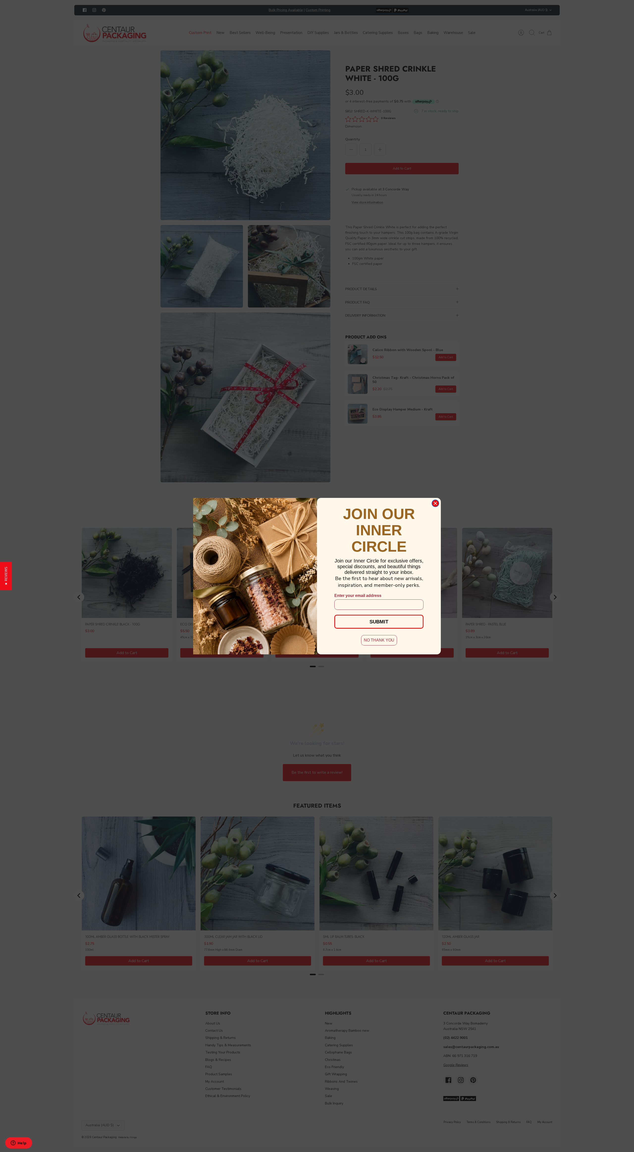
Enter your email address (357, 595)
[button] (6, 576)
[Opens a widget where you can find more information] (18, 1143)
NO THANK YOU (379, 640)
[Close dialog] (435, 503)
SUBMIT (379, 621)
